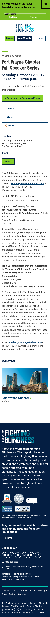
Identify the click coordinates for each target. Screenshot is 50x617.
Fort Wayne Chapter (15, 398)
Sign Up (8, 538)
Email (11, 108)
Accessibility (39, 590)
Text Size (13, 17)
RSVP (7, 161)
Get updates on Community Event (22, 98)
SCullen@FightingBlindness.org (27, 183)
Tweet (11, 125)
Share (10, 117)
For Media (26, 590)
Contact (5, 590)
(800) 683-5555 (11, 562)
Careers (15, 590)
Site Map (21, 594)
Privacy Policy (8, 594)
